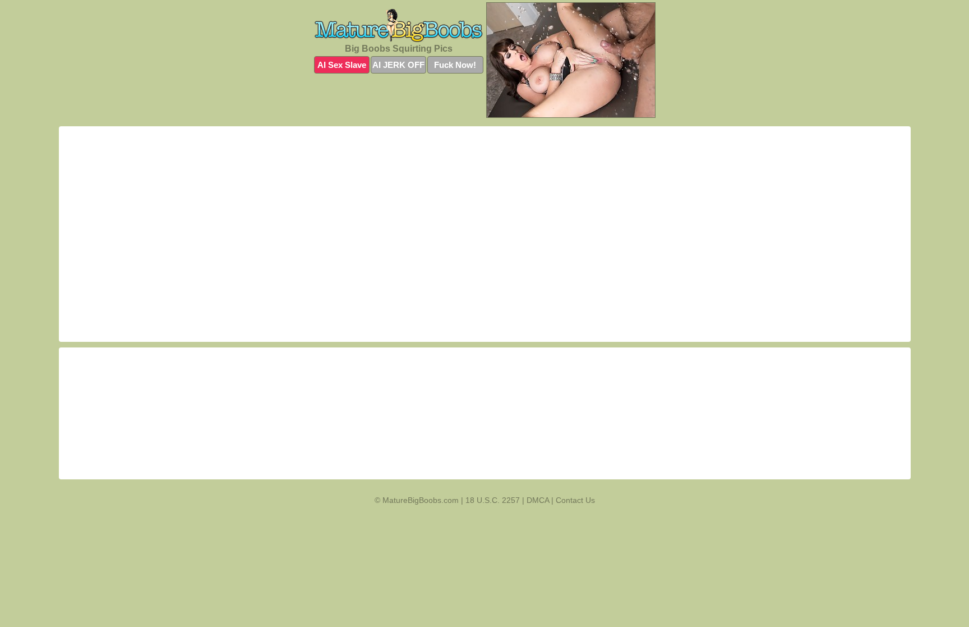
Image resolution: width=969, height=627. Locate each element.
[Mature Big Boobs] (398, 25)
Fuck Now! (455, 65)
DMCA (538, 500)
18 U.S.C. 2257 (492, 500)
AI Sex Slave (341, 65)
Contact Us (575, 500)
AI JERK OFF (398, 65)
